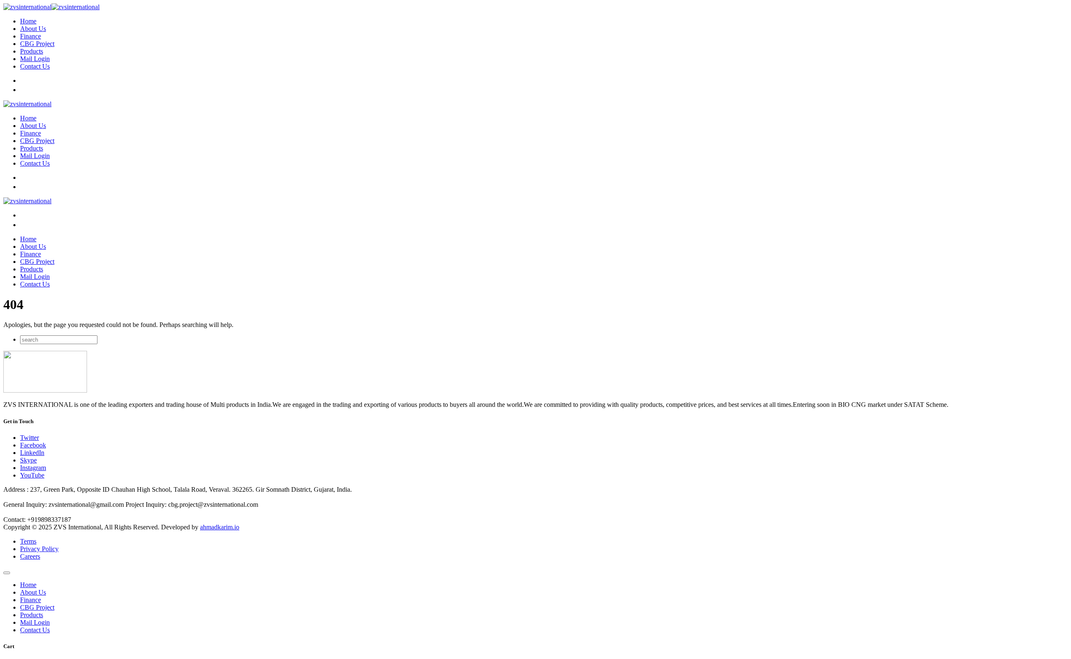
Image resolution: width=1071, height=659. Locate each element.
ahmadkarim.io (219, 527)
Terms (28, 541)
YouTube (32, 475)
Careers (30, 556)
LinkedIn (32, 452)
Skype (28, 460)
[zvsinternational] (51, 6)
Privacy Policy (39, 548)
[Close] (6, 573)
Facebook (33, 445)
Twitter (29, 437)
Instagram (33, 467)
